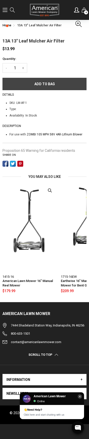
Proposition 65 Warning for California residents (38, 151)
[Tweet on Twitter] (13, 164)
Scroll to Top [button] (40, 355)
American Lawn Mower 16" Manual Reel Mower (27, 283)
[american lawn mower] (44, 9)
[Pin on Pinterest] (20, 164)
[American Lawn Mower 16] (29, 227)
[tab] (44, 379)
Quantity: (9, 59)
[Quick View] (49, 190)
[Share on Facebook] (5, 164)
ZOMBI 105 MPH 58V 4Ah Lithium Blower (54, 134)
